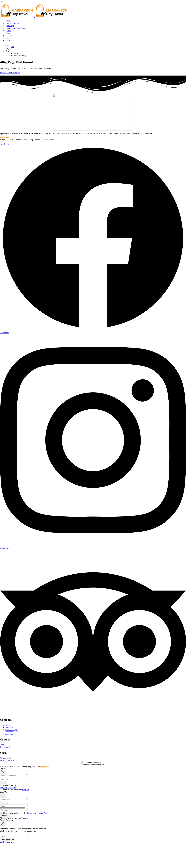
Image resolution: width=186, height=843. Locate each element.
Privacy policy (6, 758)
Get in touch (5, 747)
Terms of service (7, 760)
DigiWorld (44, 766)
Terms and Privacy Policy (37, 813)
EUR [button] (7, 45)
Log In (25, 818)
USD (13, 47)
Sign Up (10, 40)
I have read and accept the (25, 813)
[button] (95, 50)
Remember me (9, 785)
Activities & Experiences (16, 28)
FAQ (2, 745)
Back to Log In (6, 842)
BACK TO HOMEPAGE (10, 72)
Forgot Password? (8, 787)
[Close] (2, 772)
